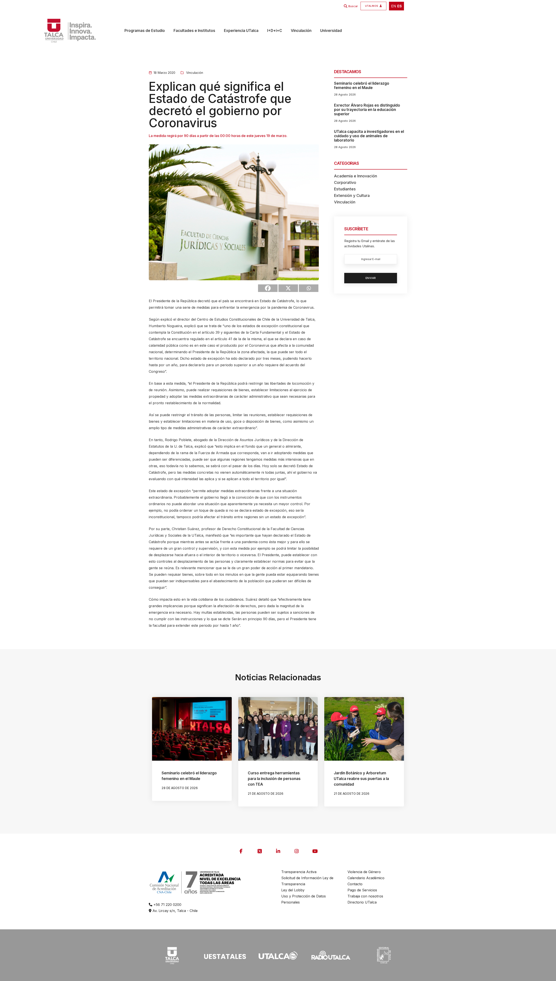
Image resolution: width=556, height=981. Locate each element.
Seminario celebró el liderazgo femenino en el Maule (361, 85)
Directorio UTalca (362, 902)
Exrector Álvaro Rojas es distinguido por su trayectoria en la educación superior (367, 109)
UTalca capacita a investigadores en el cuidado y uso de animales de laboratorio (369, 135)
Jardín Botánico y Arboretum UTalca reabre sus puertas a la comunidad (361, 778)
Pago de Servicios (362, 890)
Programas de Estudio (144, 30)
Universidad (331, 30)
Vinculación (301, 30)
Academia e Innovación (355, 176)
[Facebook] (268, 288)
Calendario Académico (366, 878)
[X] (288, 288)
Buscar (353, 6)
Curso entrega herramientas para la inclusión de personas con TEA (274, 778)
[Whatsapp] (308, 288)
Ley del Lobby (292, 890)
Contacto (355, 884)
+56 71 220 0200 (166, 904)
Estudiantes (345, 189)
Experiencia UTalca (241, 30)
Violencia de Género (364, 872)
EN (393, 6)
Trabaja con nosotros (365, 896)
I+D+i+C (274, 30)
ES (399, 6)
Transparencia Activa (298, 872)
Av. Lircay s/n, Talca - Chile (174, 910)
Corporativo (345, 182)
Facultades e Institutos (194, 30)
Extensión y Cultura (352, 195)
